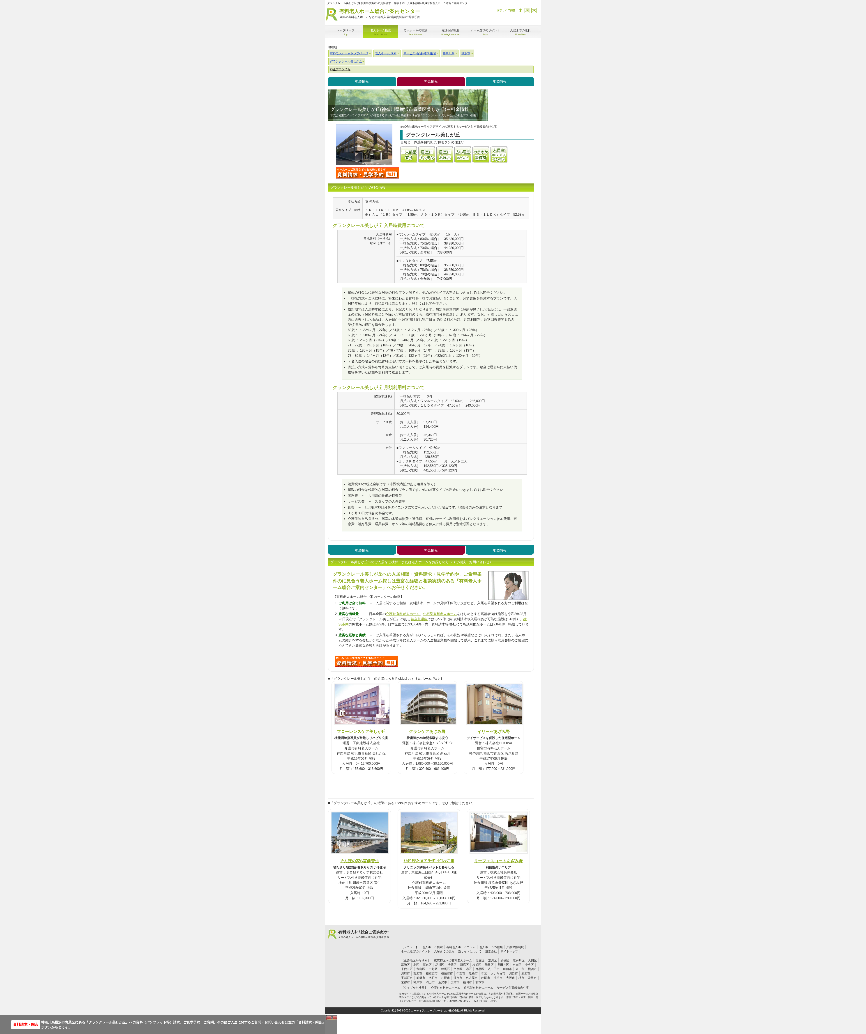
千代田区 (407, 969)
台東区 (517, 964)
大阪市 (510, 977)
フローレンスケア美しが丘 (361, 731)
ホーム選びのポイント (415, 951)
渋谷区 (452, 964)
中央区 (529, 964)
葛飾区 (405, 964)
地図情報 (500, 81)
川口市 (513, 973)
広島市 (455, 982)
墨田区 (489, 964)
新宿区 (464, 964)
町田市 (507, 969)
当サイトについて (469, 951)
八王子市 (494, 969)
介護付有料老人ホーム (403, 614)
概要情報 (362, 81)
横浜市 (532, 969)
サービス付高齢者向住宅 (513, 987)
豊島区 (420, 969)
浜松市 (498, 977)
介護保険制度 (515, 947)
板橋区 (504, 960)
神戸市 (417, 982)
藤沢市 (417, 973)
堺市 (521, 977)
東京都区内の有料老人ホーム (453, 960)
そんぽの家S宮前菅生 (359, 860)
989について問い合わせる (366, 661)
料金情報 (431, 81)
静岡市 (485, 977)
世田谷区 (503, 964)
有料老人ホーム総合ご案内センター (379, 13)
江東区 (427, 964)
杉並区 (476, 964)
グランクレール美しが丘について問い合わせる (367, 172)
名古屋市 (472, 977)
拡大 (534, 10)
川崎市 (405, 973)
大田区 (532, 960)
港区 (469, 969)
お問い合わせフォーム (463, 1001)
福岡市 (467, 982)
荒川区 (492, 960)
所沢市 (525, 973)
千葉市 (460, 973)
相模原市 (432, 973)
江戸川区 (519, 960)
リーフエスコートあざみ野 (498, 860)
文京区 (458, 969)
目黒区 (479, 969)
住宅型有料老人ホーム (440, 614)
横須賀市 (447, 973)
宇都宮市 (407, 977)
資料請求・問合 (25, 1024)
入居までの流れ (444, 951)
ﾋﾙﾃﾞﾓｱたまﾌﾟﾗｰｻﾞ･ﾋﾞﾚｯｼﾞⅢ (429, 860)
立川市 (520, 969)
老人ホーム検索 (432, 947)
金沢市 (442, 982)
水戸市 (433, 977)
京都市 (405, 982)
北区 (416, 964)
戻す (527, 10)
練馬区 (445, 969)
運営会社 (491, 951)
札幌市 (445, 977)
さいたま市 (498, 973)
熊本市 (479, 982)
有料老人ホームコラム (461, 947)
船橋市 (473, 973)
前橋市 (420, 977)
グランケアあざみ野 (427, 731)
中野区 (433, 969)
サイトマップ (509, 951)
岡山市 (430, 982)
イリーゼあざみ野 (493, 731)
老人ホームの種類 (491, 947)
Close (331, 1017)
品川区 (439, 964)
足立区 (480, 960)
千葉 (484, 973)
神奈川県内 (419, 619)
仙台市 (458, 977)
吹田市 (532, 977)
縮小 (520, 10)
